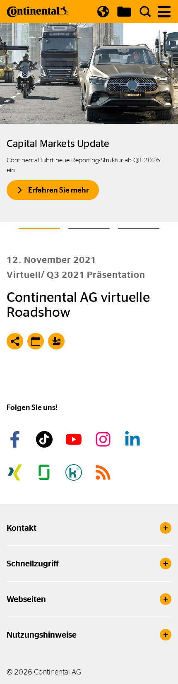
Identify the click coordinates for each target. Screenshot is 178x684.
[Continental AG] (38, 11)
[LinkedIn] (133, 439)
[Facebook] (16, 439)
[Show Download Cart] (124, 11)
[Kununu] (74, 472)
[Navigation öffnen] (164, 12)
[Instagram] (104, 439)
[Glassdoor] (45, 472)
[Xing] (16, 472)
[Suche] (145, 11)
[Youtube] (74, 439)
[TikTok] (45, 439)
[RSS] (104, 472)
